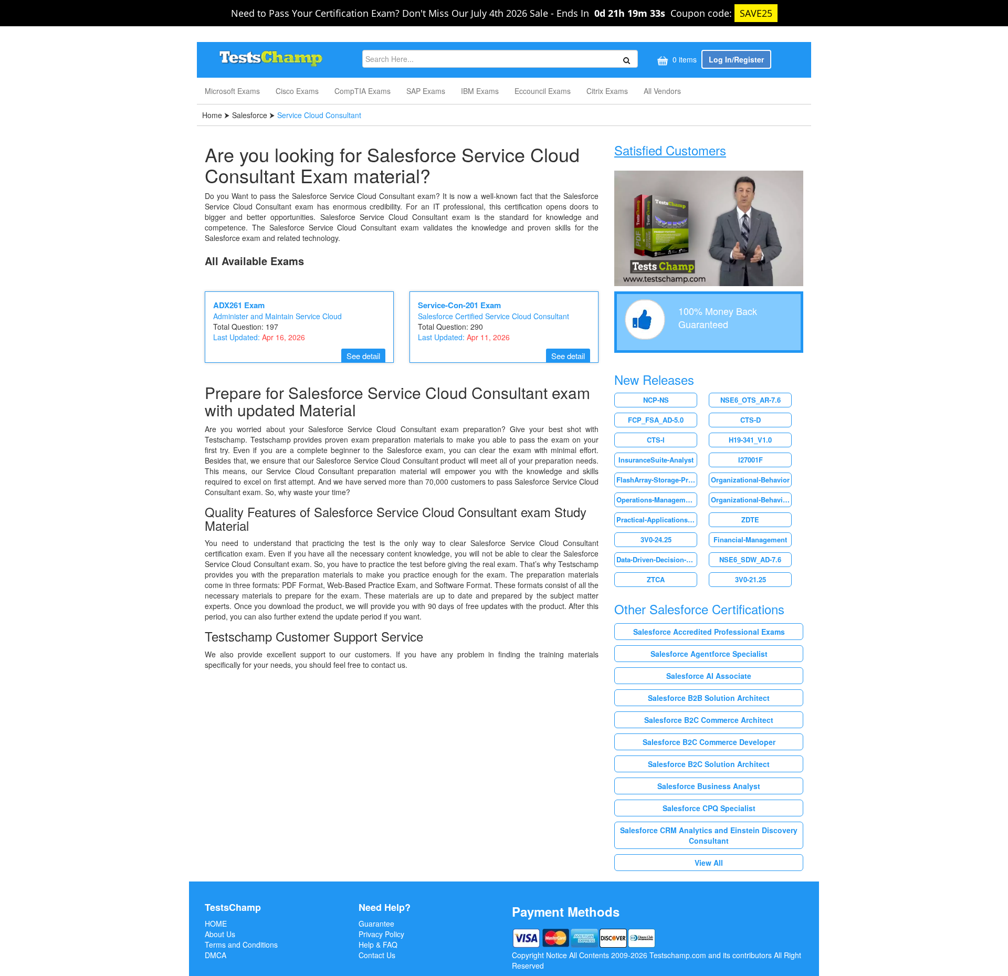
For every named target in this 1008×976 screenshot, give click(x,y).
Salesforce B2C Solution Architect (709, 764)
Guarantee (376, 923)
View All (709, 862)
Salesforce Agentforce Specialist (709, 653)
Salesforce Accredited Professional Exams (709, 631)
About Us (220, 934)
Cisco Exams (297, 91)
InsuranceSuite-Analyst (656, 460)
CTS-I (656, 440)
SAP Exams (425, 91)
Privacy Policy (381, 934)
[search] (625, 59)
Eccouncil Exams (542, 91)
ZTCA (656, 579)
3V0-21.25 (750, 579)
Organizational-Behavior (750, 480)
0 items (683, 59)
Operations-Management (656, 500)
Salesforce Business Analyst (708, 786)
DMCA (215, 955)
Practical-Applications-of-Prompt (656, 519)
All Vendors (662, 91)
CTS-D (750, 420)
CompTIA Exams (362, 91)
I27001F (750, 460)
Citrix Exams (607, 91)
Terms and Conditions (241, 944)
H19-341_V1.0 (750, 440)
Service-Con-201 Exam (459, 305)
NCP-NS (656, 400)
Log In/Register (736, 59)
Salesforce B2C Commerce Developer (709, 742)
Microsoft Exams (232, 91)
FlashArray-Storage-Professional (656, 480)
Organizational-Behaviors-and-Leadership (751, 500)
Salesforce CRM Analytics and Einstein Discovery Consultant (708, 835)
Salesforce (249, 115)
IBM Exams (480, 91)
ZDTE (750, 519)
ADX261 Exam (239, 305)
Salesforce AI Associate (708, 675)
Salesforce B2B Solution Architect (709, 697)
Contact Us (377, 955)
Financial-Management (750, 539)
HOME (216, 923)
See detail (363, 355)
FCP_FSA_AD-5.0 (656, 420)
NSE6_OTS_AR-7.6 (750, 400)
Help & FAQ (378, 944)
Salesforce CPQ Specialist (709, 808)
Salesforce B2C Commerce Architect (708, 720)
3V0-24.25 (655, 539)
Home (213, 115)
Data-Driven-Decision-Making (656, 559)
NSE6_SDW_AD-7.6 (750, 559)
